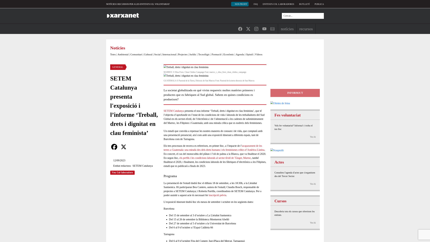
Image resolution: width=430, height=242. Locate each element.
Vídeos (258, 54)
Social (157, 54)
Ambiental (123, 54)
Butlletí (304, 4)
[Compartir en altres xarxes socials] (133, 147)
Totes (113, 54)
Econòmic (228, 54)
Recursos (306, 29)
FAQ (256, 4)
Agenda (240, 54)
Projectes (182, 54)
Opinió (249, 54)
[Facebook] (114, 147)
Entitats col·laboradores (278, 4)
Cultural (148, 54)
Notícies (287, 29)
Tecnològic (204, 54)
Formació (217, 54)
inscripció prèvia (217, 195)
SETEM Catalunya (174, 110)
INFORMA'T (295, 92)
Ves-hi (313, 137)
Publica (319, 4)
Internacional (169, 54)
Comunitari (136, 54)
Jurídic (192, 54)
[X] (124, 147)
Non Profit (241, 4)
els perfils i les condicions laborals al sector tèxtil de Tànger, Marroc (215, 157)
